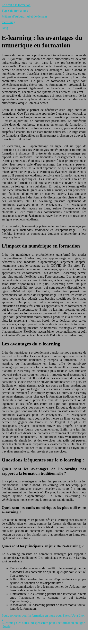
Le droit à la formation (16, 5)
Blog (5, 28)
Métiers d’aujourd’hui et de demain (24, 16)
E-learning (8, 22)
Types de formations (15, 10)
